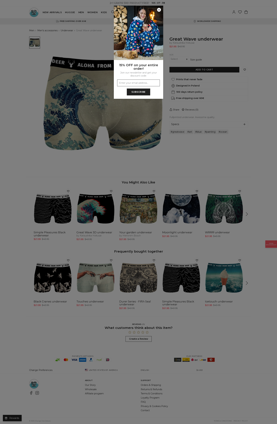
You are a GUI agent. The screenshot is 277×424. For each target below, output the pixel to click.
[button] (138, 212)
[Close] (159, 10)
